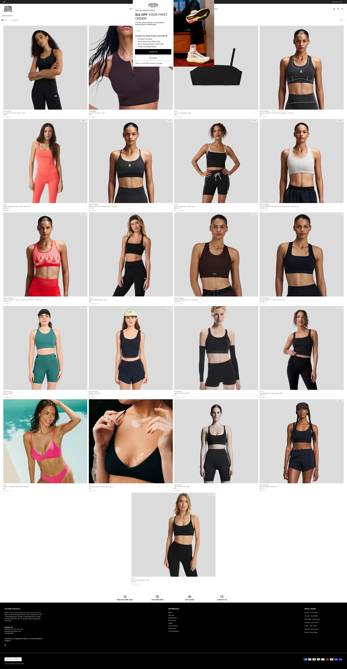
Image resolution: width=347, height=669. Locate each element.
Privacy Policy (172, 628)
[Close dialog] (211, 2)
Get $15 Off (153, 52)
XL (10, 117)
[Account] (334, 9)
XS (4, 117)
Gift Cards (171, 615)
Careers (170, 623)
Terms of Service (173, 626)
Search (170, 612)
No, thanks (153, 58)
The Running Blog (173, 631)
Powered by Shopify (20, 663)
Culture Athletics (11, 663)
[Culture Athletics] (8, 9)
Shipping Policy (172, 618)
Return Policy (172, 620)
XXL (183, 210)
